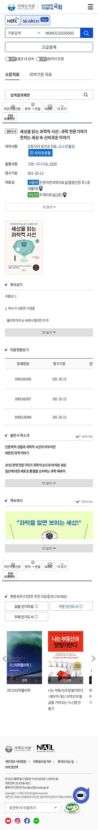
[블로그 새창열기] (36, 819)
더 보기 (61, 109)
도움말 (36, 606)
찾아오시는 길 (66, 761)
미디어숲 (42, 163)
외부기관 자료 (40, 74)
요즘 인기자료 (24, 606)
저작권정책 (11, 767)
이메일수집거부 (42, 761)
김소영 (63, 146)
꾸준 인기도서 (68, 606)
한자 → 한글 (32, 109)
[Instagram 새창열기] (17, 819)
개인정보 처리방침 (15, 761)
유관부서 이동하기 (22, 807)
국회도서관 (21, 7)
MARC (49, 109)
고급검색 (49, 47)
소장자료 (12, 74)
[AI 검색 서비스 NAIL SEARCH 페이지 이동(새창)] (27, 20)
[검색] (86, 33)
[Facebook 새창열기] (27, 819)
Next (93, 659)
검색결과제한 (20, 94)
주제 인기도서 (24, 616)
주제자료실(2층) (46, 194)
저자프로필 (42, 152)
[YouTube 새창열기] (8, 819)
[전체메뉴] (90, 6)
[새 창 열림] (72, 808)
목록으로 (9, 119)
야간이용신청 (12, 109)
